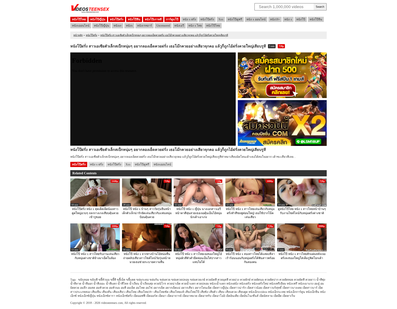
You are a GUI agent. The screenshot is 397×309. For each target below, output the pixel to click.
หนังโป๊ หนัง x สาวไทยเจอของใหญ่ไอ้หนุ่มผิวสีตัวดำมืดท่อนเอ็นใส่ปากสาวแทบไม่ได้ (198, 258)
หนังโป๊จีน (134, 19)
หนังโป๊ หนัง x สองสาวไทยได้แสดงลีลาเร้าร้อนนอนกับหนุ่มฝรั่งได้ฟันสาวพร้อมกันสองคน (250, 258)
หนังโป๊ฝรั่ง (116, 19)
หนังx (129, 25)
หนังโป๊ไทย (79, 19)
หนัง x (288, 19)
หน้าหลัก (78, 35)
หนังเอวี (179, 25)
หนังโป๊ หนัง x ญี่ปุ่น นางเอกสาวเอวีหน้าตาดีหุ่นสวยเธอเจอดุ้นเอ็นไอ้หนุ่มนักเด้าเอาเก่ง (198, 213)
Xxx (220, 19)
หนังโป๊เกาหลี (153, 19)
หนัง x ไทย (195, 25)
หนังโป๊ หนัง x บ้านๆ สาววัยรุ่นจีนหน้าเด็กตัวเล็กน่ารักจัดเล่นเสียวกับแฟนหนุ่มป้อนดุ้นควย (147, 213)
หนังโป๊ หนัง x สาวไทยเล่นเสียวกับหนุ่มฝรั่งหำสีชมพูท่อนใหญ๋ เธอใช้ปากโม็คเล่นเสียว (250, 213)
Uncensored (163, 25)
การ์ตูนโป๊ (172, 19)
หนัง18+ (275, 19)
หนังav (118, 25)
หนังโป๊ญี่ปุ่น (97, 19)
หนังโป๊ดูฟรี (235, 19)
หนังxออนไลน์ (81, 25)
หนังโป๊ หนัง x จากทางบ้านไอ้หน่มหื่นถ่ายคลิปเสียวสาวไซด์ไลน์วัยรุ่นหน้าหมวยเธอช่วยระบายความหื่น (146, 258)
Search (320, 6)
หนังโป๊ (300, 19)
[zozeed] (90, 12)
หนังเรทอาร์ (144, 25)
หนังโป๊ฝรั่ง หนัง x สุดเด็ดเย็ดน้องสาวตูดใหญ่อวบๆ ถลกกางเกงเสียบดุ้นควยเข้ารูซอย (95, 213)
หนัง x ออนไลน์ (256, 19)
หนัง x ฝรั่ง (189, 19)
